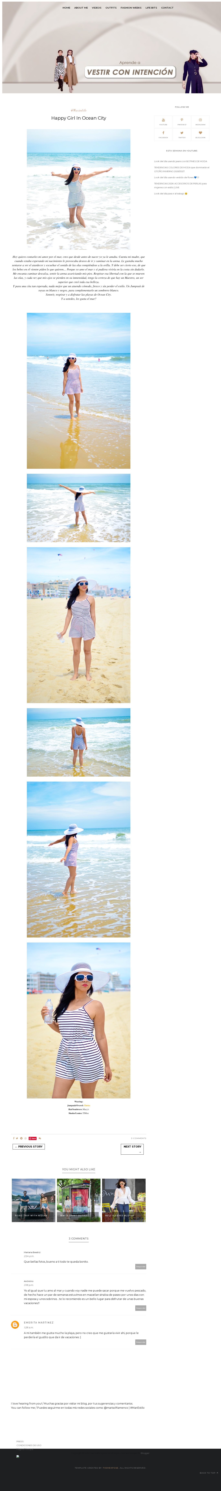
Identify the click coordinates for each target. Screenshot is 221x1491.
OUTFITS (111, 7)
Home (66, 7)
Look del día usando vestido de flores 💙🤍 (176, 177)
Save (34, 1138)
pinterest (181, 125)
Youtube (163, 125)
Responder (140, 1267)
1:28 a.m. (28, 1327)
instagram (200, 125)
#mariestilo (79, 110)
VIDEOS (96, 7)
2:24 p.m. (29, 1256)
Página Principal (25, 1449)
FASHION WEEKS (131, 7)
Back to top (208, 1473)
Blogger (145, 1453)
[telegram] (21, 1138)
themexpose (110, 1468)
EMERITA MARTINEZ (39, 1322)
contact (167, 7)
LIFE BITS (151, 7)
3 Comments (138, 1138)
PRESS (20, 1441)
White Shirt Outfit (74, 1215)
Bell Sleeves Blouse (119, 1215)
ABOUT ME (81, 7)
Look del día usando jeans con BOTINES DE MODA (180, 161)
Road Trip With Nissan (31, 1215)
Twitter (181, 138)
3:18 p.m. (28, 1285)
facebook (163, 138)
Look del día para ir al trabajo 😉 (170, 193)
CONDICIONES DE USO (29, 1445)
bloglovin (200, 138)
